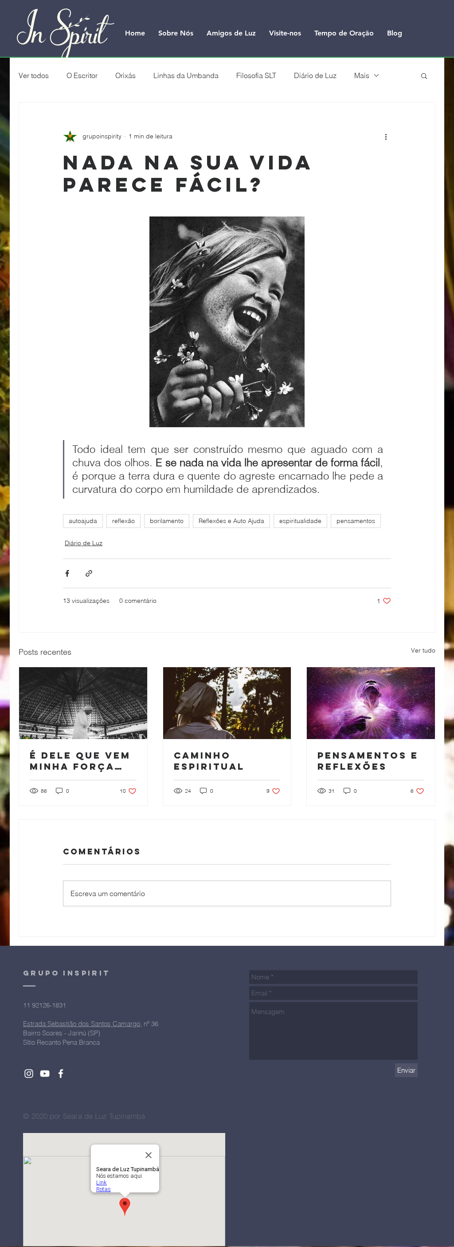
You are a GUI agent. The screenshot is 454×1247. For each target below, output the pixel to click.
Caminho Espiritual (209, 761)
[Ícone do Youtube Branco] (45, 1073)
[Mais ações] (385, 136)
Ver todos (34, 75)
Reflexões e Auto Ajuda (231, 521)
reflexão (123, 521)
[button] (424, 75)
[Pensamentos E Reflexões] (371, 703)
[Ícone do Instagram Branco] (29, 1073)
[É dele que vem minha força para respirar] (83, 703)
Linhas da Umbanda (186, 75)
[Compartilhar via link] (89, 573)
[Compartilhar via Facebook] (67, 573)
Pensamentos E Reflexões (368, 761)
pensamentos (356, 521)
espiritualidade (300, 521)
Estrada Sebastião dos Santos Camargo (81, 1023)
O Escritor (82, 75)
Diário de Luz (315, 75)
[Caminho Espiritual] (227, 703)
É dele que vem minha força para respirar (80, 761)
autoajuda (83, 521)
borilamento (167, 521)
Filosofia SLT (256, 75)
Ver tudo (423, 650)
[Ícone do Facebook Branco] (61, 1073)
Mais (361, 75)
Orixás (125, 75)
